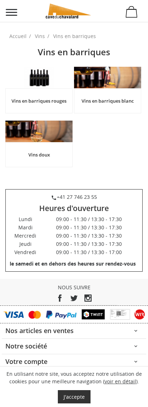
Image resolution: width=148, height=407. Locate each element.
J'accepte (74, 396)
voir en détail (120, 381)
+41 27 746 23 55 (74, 196)
